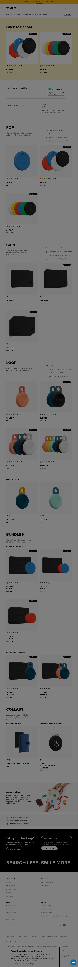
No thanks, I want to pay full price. (58, 956)
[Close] (73, 909)
